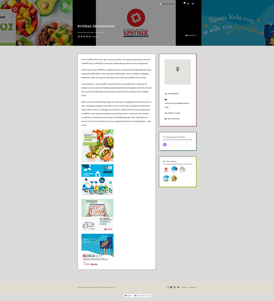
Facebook (168, 287)
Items (183, 4)
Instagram (175, 287)
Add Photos (192, 35)
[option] (137, 23)
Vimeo (178, 287)
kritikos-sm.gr (174, 113)
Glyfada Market (86, 4)
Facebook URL (165, 144)
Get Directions (174, 119)
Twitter (171, 287)
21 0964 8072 (173, 93)
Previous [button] (3, 25)
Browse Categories (168, 4)
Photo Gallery (171, 161)
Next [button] (271, 25)
